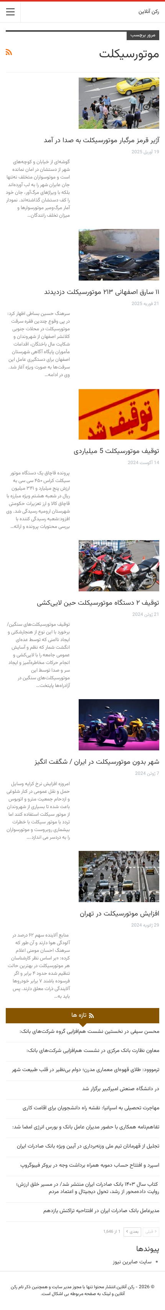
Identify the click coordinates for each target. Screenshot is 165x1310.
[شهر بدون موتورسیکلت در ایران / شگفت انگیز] (119, 724)
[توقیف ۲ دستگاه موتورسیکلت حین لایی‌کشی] (119, 565)
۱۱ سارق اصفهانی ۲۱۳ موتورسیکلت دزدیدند (101, 292)
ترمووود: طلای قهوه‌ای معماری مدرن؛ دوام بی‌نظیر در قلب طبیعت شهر (85, 1070)
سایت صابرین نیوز (132, 1262)
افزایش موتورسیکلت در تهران (119, 914)
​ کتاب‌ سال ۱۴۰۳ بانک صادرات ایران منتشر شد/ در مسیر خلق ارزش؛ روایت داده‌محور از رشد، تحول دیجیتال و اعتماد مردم (87, 1188)
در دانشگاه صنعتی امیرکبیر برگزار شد (120, 1089)
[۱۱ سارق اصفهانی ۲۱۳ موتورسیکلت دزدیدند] (119, 254)
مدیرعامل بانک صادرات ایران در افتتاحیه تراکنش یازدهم (101, 1211)
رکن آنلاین (149, 12)
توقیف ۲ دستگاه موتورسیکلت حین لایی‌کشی (98, 603)
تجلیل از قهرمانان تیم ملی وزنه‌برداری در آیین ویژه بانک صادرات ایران (88, 1146)
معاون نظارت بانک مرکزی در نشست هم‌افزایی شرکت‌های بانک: (92, 1051)
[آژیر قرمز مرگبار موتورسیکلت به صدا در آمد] (119, 103)
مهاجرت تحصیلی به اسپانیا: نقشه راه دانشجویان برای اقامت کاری (91, 1108)
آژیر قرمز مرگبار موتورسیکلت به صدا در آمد (101, 140)
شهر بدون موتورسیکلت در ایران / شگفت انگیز (97, 762)
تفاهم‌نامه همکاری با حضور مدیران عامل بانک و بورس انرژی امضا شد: (85, 1127)
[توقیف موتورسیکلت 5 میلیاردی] (119, 414)
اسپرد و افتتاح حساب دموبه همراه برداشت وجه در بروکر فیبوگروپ (89, 1165)
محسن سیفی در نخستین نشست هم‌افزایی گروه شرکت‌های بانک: (89, 1032)
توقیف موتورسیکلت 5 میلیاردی (116, 451)
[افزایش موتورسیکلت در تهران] (119, 876)
